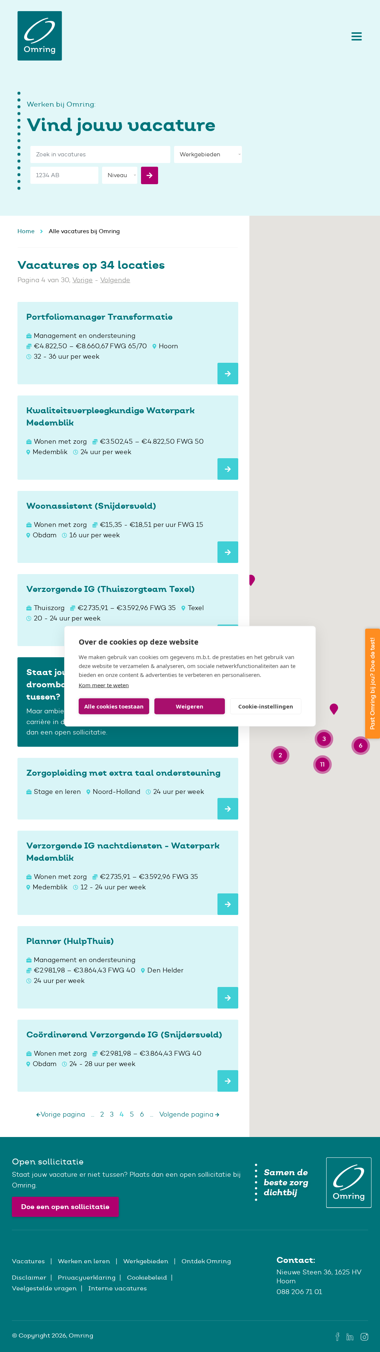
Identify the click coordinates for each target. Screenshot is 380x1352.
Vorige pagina (62, 1114)
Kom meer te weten (104, 684)
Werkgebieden (146, 1261)
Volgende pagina (187, 1114)
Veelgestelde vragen (44, 1288)
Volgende (115, 280)
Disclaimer (29, 1277)
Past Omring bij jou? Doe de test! (372, 684)
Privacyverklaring (86, 1277)
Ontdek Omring (206, 1261)
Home (26, 231)
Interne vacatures (117, 1288)
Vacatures (29, 1261)
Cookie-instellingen (265, 706)
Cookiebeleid (147, 1277)
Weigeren (189, 706)
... (92, 1114)
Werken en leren (85, 1261)
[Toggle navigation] (355, 36)
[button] (250, 580)
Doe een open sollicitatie (65, 1206)
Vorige (82, 280)
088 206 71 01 (299, 1292)
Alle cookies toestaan (114, 706)
